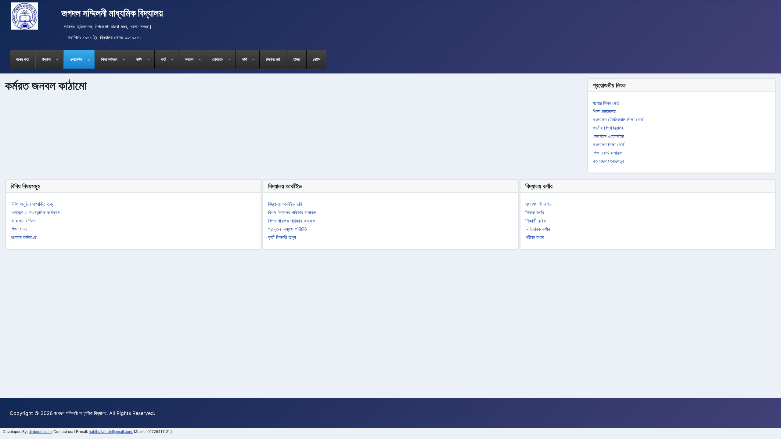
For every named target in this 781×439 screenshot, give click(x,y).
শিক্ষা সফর (19, 229)
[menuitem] (22, 59)
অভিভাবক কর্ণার (537, 229)
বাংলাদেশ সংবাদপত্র (608, 161)
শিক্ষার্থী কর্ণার (535, 221)
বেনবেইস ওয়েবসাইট (608, 136)
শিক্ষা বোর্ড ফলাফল (607, 153)
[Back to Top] (770, 428)
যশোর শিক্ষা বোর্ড (606, 103)
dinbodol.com (40, 431)
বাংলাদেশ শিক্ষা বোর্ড (608, 144)
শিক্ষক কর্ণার (534, 212)
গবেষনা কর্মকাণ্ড (24, 237)
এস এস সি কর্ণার (538, 204)
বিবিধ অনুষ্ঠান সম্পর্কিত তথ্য (32, 204)
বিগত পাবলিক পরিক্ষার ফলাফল (291, 221)
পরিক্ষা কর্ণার (534, 237)
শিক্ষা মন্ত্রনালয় (604, 111)
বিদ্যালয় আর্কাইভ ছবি (285, 204)
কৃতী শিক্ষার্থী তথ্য (282, 237)
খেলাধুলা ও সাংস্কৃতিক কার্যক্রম (35, 212)
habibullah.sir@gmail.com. (111, 431)
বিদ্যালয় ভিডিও (23, 221)
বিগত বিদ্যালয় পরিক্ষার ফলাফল (292, 212)
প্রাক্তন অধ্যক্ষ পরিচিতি (287, 229)
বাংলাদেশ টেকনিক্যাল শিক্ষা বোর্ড (618, 119)
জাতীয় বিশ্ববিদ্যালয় (608, 128)
